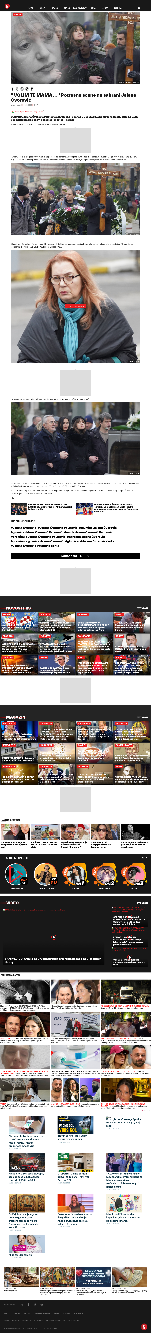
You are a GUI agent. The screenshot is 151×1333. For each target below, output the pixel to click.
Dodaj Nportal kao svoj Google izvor (29, 112)
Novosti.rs (18, 608)
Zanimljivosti (80, 8)
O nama (7, 1321)
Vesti (42, 8)
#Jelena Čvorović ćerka (97, 541)
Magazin (15, 717)
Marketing (39, 1321)
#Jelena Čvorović (23, 528)
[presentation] (143, 858)
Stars (55, 8)
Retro (67, 8)
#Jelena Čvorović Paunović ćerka (35, 546)
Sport (105, 8)
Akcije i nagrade (54, 1321)
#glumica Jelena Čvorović (98, 528)
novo (30, 8)
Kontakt (16, 1321)
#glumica (72, 541)
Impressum (27, 1321)
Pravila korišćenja (72, 1321)
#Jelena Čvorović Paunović (57, 528)
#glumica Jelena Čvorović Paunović (36, 532)
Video (12, 903)
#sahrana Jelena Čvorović (86, 537)
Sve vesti (142, 608)
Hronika (118, 8)
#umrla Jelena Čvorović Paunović (88, 532)
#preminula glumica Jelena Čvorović (37, 541)
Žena (93, 8)
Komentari (71, 556)
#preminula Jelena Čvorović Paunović (38, 537)
